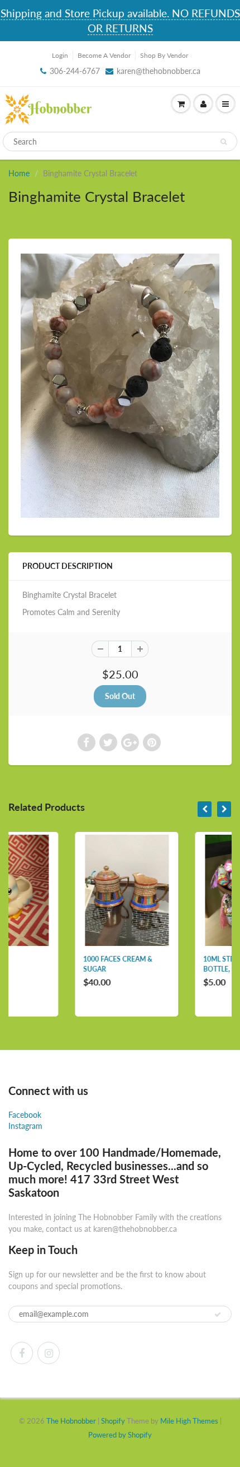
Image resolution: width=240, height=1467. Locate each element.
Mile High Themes (189, 1420)
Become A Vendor (104, 55)
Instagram (25, 1126)
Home (19, 173)
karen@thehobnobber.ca (158, 71)
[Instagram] (48, 1353)
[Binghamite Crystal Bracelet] (120, 386)
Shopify (113, 1420)
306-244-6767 (75, 71)
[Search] (223, 142)
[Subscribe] (218, 1315)
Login (60, 55)
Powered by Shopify (120, 1434)
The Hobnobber (71, 1420)
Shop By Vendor (164, 55)
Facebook (24, 1114)
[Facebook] (22, 1353)
